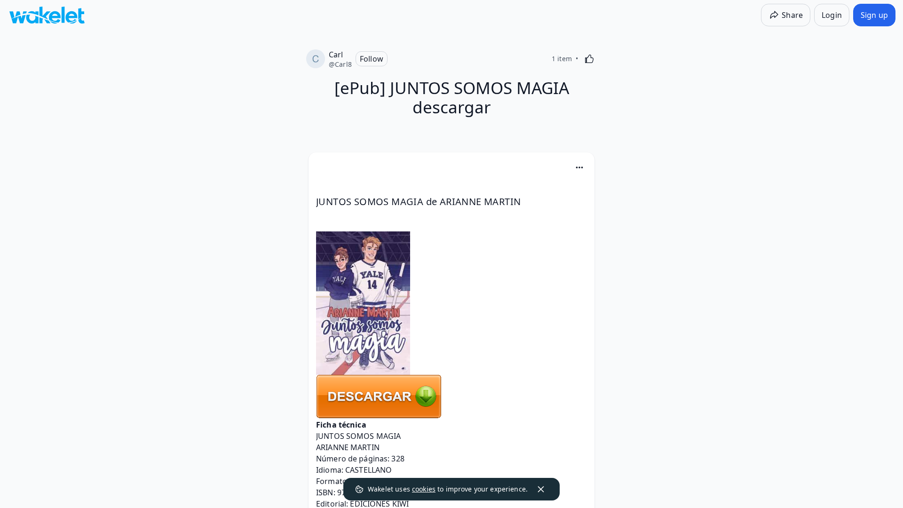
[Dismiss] (540, 489)
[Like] (589, 58)
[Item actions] (579, 167)
